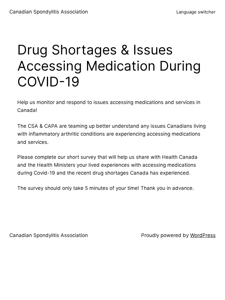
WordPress (203, 235)
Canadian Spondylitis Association (48, 12)
